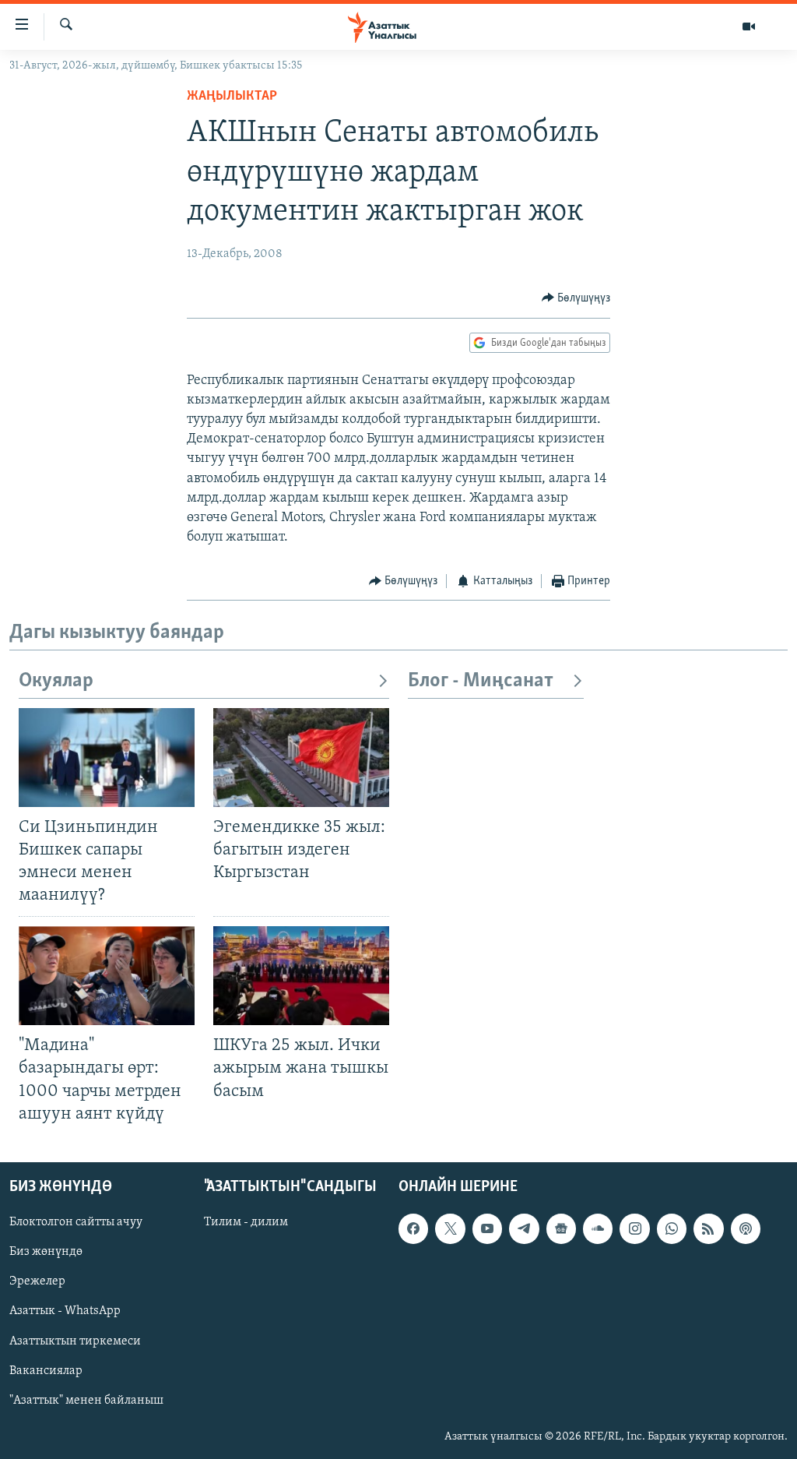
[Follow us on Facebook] (413, 1228)
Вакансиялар (46, 1370)
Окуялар (56, 681)
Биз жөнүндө (46, 1252)
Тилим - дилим (246, 1222)
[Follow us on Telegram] (524, 1228)
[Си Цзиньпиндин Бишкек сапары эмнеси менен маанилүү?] (107, 757)
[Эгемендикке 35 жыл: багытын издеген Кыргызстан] (301, 757)
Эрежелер (37, 1281)
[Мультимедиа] (748, 26)
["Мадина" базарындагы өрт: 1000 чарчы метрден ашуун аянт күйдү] (107, 975)
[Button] (576, 298)
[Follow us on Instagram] (634, 1228)
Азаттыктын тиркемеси (75, 1340)
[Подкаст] (745, 1228)
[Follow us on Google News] (561, 1228)
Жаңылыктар (232, 97)
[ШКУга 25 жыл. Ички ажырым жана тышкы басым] (301, 975)
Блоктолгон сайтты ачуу (75, 1222)
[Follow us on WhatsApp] (671, 1228)
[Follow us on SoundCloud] (598, 1228)
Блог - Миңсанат (480, 681)
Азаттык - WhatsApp (65, 1311)
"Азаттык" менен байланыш (86, 1400)
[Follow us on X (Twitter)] (450, 1228)
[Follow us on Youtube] (487, 1228)
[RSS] (708, 1228)
